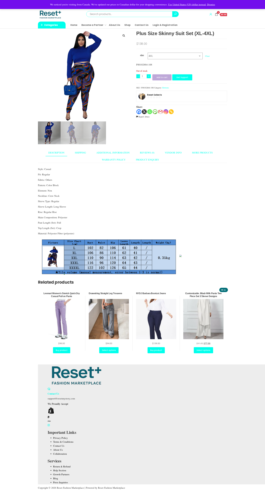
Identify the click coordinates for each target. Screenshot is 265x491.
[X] (144, 111)
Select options (109, 350)
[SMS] (155, 111)
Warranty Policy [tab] (114, 159)
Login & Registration (165, 25)
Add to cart (162, 77)
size (142, 55)
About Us (114, 25)
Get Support (182, 77)
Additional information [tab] (113, 152)
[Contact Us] (49, 389)
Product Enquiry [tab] (147, 159)
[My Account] (211, 14)
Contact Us (142, 25)
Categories (51, 25)
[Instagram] (165, 111)
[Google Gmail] (160, 111)
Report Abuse (143, 116)
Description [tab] (56, 152)
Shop (127, 25)
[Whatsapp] (149, 111)
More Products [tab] (202, 152)
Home (73, 25)
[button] (123, 35)
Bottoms (165, 87)
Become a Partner (92, 25)
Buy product (61, 350)
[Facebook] (139, 111)
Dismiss (211, 4)
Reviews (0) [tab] (147, 152)
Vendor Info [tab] (173, 152)
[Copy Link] (171, 111)
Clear (207, 56)
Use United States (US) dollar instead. (187, 4)
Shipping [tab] (80, 152)
